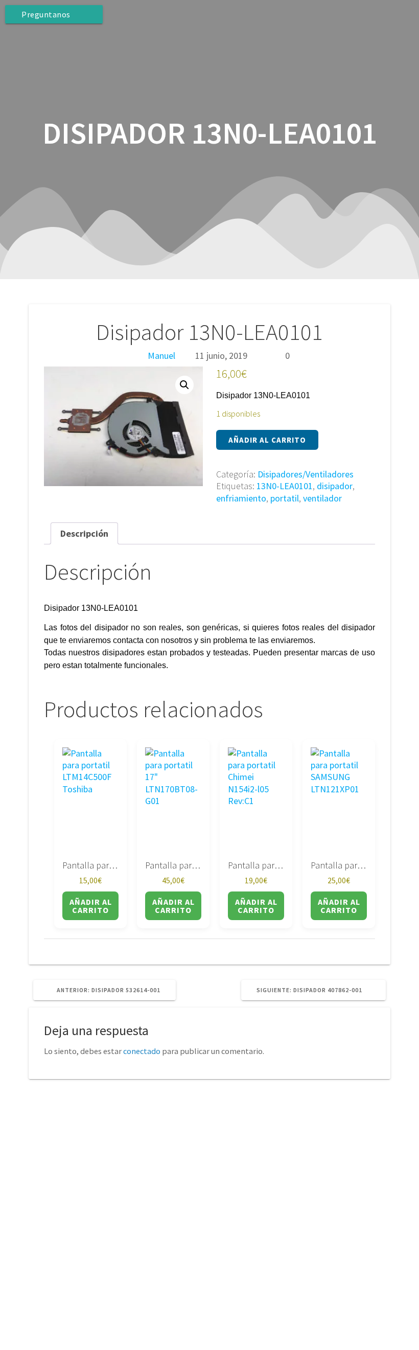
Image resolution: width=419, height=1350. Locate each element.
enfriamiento (241, 498)
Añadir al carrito (267, 440)
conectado (141, 1051)
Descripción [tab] (84, 533)
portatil (284, 498)
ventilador (322, 498)
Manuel (161, 355)
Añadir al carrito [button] (90, 906)
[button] (184, 385)
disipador (335, 486)
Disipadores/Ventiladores (306, 474)
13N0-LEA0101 (285, 486)
